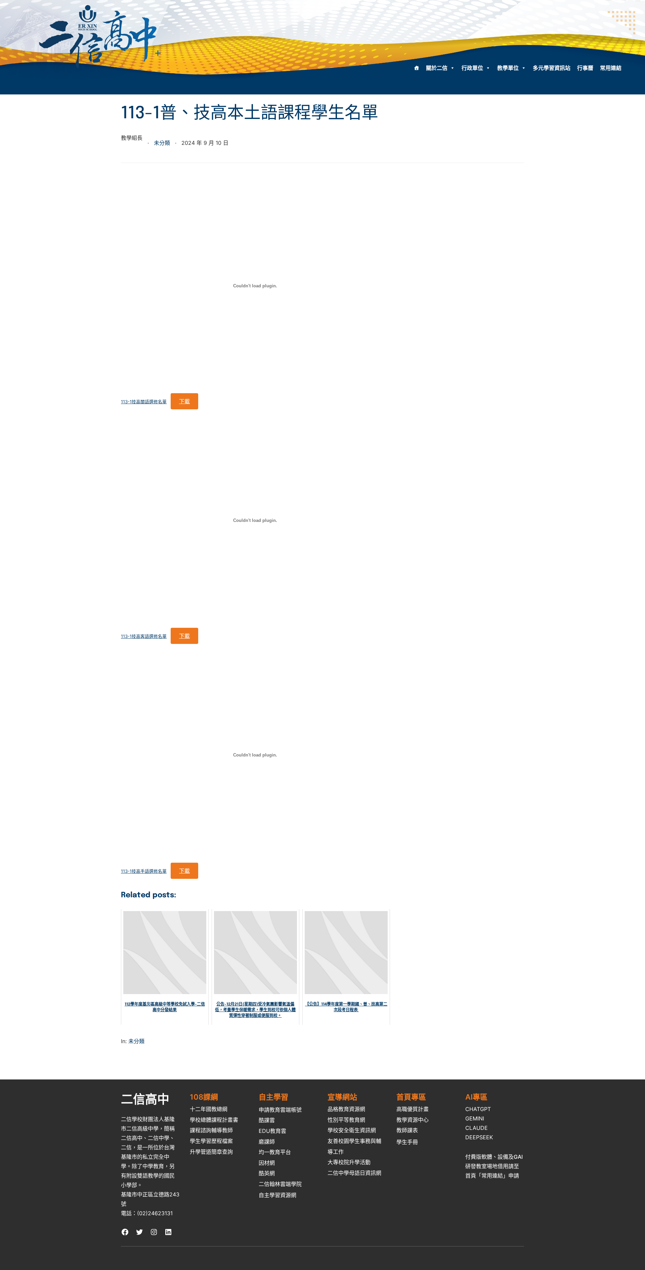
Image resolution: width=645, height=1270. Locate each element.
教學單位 (508, 68)
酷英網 (267, 1173)
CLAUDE (476, 1127)
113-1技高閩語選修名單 (144, 401)
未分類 (162, 142)
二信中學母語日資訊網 (354, 1173)
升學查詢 (211, 1151)
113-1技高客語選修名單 (144, 636)
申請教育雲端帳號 (280, 1109)
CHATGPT (478, 1109)
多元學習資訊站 (551, 68)
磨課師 (267, 1141)
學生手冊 (407, 1142)
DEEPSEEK (479, 1137)
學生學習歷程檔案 (211, 1141)
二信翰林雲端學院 (280, 1184)
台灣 (169, 1147)
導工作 (336, 1151)
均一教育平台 (275, 1152)
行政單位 (472, 68)
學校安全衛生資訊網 (352, 1130)
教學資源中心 (412, 1119)
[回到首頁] (417, 68)
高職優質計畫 (412, 1109)
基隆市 (129, 1156)
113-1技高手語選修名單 (144, 871)
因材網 (267, 1162)
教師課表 (407, 1130)
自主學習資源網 (277, 1195)
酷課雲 (267, 1120)
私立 (147, 1156)
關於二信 (436, 68)
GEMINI (474, 1118)
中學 (147, 1166)
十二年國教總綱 (208, 1109)
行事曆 (585, 68)
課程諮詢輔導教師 (211, 1130)
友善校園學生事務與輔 (354, 1141)
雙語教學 (148, 1175)
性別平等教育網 (346, 1119)
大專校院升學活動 (349, 1162)
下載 (184, 401)
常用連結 (610, 68)
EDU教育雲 (272, 1131)
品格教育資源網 (346, 1109)
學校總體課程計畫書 (214, 1119)
